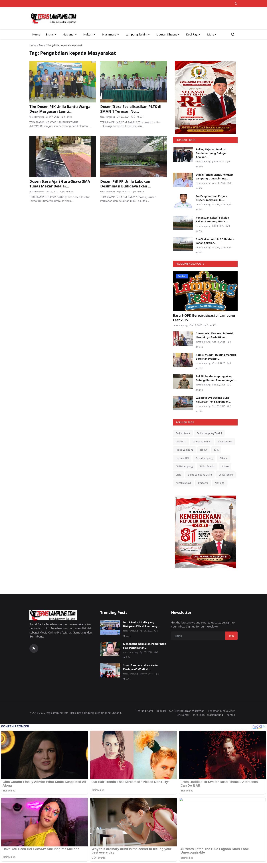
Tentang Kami (144, 710)
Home (36, 34)
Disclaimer (183, 714)
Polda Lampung (204, 458)
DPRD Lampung (184, 466)
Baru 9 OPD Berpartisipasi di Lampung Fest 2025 (204, 317)
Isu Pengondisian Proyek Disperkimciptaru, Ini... (211, 198)
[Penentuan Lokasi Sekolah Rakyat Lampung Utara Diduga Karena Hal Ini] (183, 223)
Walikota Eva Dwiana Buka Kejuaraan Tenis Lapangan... (213, 399)
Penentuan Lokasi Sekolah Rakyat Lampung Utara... (212, 219)
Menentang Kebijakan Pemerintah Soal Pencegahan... (144, 645)
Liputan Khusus (166, 34)
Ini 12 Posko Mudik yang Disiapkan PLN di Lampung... (141, 624)
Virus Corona (225, 441)
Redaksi (161, 710)
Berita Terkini (226, 474)
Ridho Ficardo (207, 466)
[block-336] (205, 97)
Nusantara (109, 34)
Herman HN (182, 458)
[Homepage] (53, 18)
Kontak (230, 714)
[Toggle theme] (236, 3)
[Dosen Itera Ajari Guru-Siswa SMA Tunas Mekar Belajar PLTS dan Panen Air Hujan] (62, 156)
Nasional (68, 34)
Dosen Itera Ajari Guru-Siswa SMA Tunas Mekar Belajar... (59, 184)
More (210, 34)
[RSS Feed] (33, 648)
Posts (42, 45)
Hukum (88, 34)
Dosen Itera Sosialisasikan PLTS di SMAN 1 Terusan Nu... (130, 109)
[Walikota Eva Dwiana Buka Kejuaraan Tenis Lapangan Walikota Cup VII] (183, 403)
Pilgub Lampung (184, 449)
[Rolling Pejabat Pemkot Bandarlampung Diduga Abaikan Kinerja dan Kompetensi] (183, 154)
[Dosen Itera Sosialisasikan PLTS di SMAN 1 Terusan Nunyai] (133, 81)
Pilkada (223, 458)
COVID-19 (181, 441)
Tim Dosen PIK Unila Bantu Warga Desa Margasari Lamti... (59, 109)
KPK (216, 449)
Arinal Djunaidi (183, 482)
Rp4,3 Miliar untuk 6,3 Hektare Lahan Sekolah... (215, 241)
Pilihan (225, 466)
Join (231, 636)
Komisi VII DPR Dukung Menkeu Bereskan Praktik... (216, 356)
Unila (178, 474)
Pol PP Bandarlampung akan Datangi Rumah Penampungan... (216, 378)
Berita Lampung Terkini (209, 433)
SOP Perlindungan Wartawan (187, 710)
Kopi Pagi (192, 34)
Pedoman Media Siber (221, 710)
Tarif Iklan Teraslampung (208, 714)
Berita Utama (183, 433)
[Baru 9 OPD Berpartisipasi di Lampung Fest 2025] (205, 291)
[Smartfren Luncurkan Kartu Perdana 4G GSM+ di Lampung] (110, 670)
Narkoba (219, 482)
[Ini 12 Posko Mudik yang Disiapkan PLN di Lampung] (110, 627)
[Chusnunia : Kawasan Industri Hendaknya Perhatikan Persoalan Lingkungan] (183, 338)
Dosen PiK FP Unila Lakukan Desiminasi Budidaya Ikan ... (125, 184)
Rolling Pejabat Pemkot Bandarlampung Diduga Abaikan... (211, 153)
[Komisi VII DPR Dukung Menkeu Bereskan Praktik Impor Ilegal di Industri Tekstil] (183, 360)
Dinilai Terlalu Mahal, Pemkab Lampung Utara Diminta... (214, 176)
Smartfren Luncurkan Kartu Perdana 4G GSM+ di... (140, 667)
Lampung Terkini (136, 34)
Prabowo (203, 482)
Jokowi (203, 449)
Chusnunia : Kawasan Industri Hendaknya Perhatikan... (214, 335)
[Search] (233, 34)
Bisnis (50, 34)
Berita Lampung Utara (200, 474)
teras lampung (36, 116)
